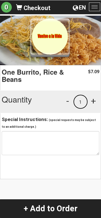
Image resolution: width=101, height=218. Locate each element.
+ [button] (93, 101)
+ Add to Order (50, 208)
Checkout (36, 7)
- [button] (67, 101)
